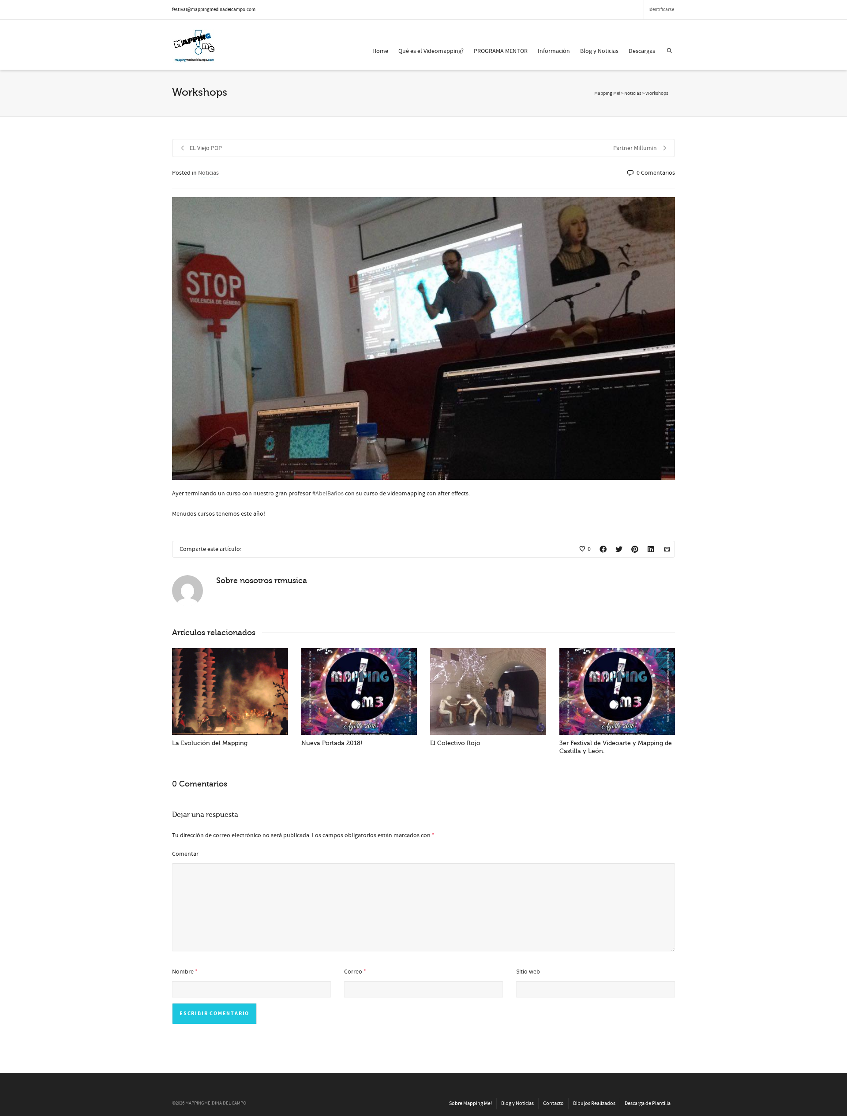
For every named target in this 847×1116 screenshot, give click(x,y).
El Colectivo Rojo (455, 743)
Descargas (642, 51)
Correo (353, 972)
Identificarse (661, 10)
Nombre (183, 972)
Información (554, 51)
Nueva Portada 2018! (331, 743)
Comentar (185, 854)
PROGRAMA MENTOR (501, 51)
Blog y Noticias (599, 51)
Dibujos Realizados (594, 1103)
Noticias (208, 173)
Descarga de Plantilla (648, 1103)
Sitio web (528, 972)
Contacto (553, 1103)
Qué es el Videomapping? (431, 51)
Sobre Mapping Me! (470, 1103)
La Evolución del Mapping (209, 743)
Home (380, 51)
